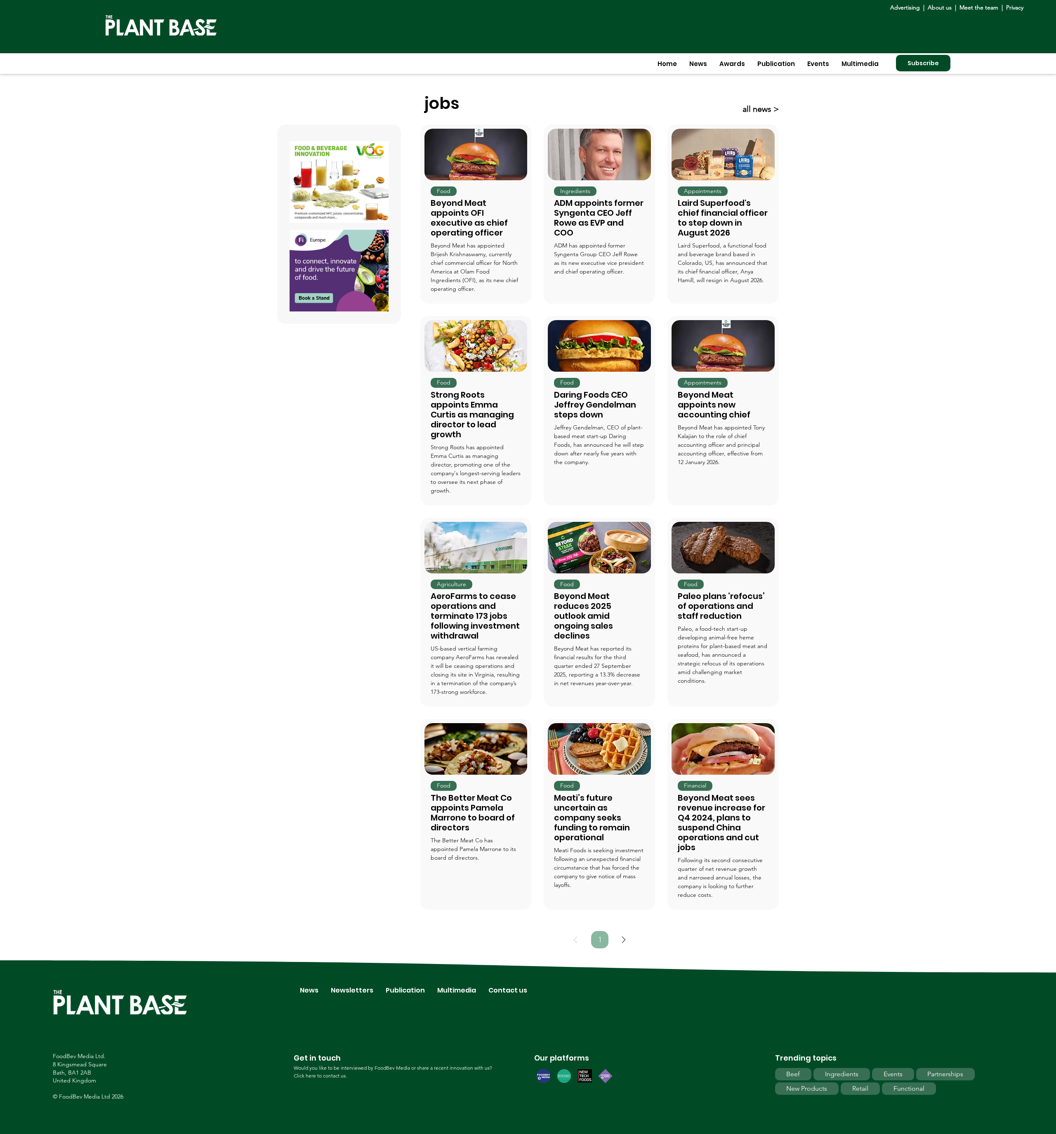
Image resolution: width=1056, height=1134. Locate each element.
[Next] (623, 939)
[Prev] (575, 939)
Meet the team (978, 7)
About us (940, 7)
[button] (698, 63)
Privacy (1014, 7)
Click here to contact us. (320, 1076)
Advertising (906, 7)
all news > (760, 109)
